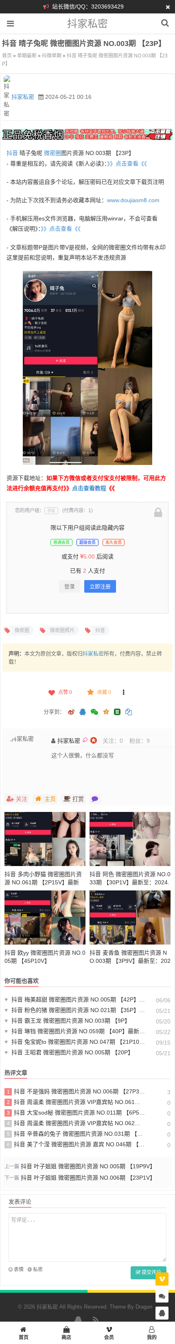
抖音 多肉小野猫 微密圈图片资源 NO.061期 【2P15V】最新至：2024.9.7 (43, 882)
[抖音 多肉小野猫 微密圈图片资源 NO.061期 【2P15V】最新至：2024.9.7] (44, 839)
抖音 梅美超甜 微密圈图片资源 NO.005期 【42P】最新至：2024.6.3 (75, 999)
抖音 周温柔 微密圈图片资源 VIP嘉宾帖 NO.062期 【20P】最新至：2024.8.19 (76, 1123)
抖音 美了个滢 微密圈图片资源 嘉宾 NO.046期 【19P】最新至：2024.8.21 (76, 1144)
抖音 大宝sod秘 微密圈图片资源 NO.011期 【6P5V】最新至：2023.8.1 (76, 1112)
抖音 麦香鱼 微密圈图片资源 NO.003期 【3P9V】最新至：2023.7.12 (130, 960)
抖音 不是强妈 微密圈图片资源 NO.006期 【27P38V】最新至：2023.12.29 (76, 1091)
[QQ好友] (82, 713)
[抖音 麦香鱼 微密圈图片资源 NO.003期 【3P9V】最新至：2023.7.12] (130, 917)
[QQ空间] (106, 711)
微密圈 (52, 153)
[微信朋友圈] (95, 713)
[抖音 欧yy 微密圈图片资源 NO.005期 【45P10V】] (44, 917)
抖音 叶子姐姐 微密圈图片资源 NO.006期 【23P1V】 (88, 1177)
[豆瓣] (117, 712)
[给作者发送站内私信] (95, 799)
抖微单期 (51, 56)
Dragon (144, 1307)
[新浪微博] (71, 713)
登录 (69, 586)
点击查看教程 (89, 488)
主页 (50, 799)
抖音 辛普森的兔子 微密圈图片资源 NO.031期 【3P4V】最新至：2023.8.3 (76, 1133)
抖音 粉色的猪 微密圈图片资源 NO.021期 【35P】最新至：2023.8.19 (75, 1010)
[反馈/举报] (124, 692)
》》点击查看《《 (127, 163)
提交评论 (150, 1272)
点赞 (65, 692)
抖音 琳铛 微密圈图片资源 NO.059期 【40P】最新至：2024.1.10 (75, 1031)
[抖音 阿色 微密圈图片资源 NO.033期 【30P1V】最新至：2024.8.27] (130, 839)
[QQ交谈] (161, 1313)
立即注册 (100, 586)
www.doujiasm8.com (133, 200)
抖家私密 (87, 23)
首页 (7, 56)
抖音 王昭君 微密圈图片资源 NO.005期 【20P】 (68, 1052)
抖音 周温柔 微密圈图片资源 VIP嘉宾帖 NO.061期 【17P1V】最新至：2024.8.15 (76, 1102)
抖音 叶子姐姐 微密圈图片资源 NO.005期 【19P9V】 (88, 1166)
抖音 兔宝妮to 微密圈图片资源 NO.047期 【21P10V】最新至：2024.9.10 (75, 1042)
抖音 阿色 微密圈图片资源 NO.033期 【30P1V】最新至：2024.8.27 (130, 882)
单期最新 (27, 56)
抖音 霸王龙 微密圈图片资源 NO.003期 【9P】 (67, 1020)
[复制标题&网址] (128, 713)
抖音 (12, 153)
